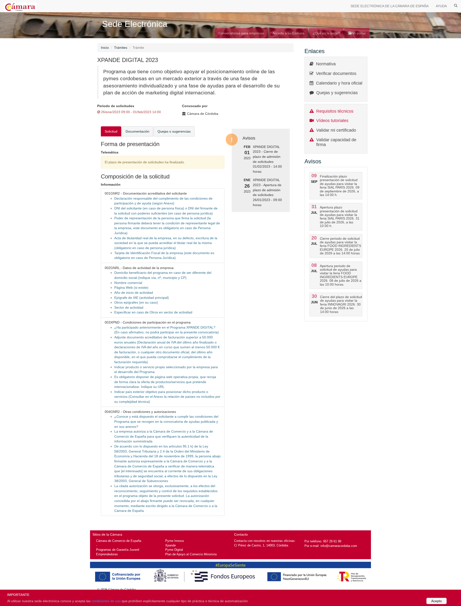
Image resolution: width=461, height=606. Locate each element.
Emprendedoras (107, 554)
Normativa (326, 63)
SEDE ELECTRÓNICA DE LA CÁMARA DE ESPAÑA (390, 6)
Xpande (170, 545)
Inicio (105, 47)
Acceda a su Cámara (288, 33)
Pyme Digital (174, 549)
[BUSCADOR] (455, 5)
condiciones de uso (106, 601)
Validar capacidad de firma (336, 142)
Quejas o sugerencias (174, 131)
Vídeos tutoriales (332, 120)
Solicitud (111, 131)
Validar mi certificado (336, 130)
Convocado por (194, 106)
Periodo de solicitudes (115, 106)
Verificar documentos (336, 73)
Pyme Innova (174, 541)
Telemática (109, 152)
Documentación (137, 131)
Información (111, 184)
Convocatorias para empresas (241, 33)
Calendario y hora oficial (339, 83)
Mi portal (358, 33)
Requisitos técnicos (334, 111)
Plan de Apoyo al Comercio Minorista (191, 554)
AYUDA (441, 6)
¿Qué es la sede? (326, 33)
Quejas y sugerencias (337, 92)
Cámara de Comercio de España (118, 541)
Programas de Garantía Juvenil (117, 549)
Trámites (120, 47)
